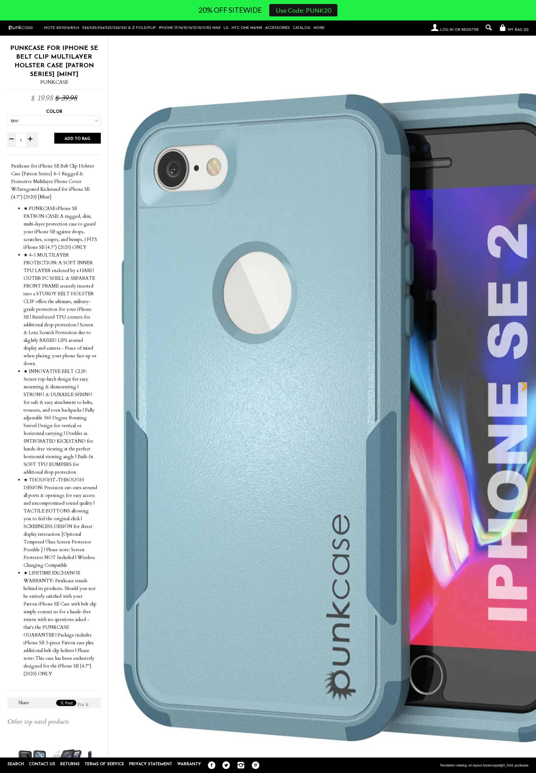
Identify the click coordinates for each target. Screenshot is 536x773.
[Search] (487, 28)
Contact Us (42, 764)
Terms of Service (104, 764)
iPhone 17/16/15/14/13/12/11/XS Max (190, 28)
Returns (70, 764)
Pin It (83, 704)
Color (54, 111)
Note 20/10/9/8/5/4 (61, 28)
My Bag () (518, 30)
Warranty (189, 764)
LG (226, 28)
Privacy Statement (150, 764)
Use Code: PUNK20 (303, 10)
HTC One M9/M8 (247, 28)
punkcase (522, 765)
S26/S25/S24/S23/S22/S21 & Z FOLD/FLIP (119, 28)
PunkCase (54, 82)
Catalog (301, 28)
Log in (446, 30)
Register (470, 30)
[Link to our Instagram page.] (239, 766)
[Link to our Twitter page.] (224, 766)
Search (15, 764)
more (319, 28)
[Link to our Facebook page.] (210, 766)
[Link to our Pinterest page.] (253, 766)
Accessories (277, 28)
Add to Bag (77, 139)
